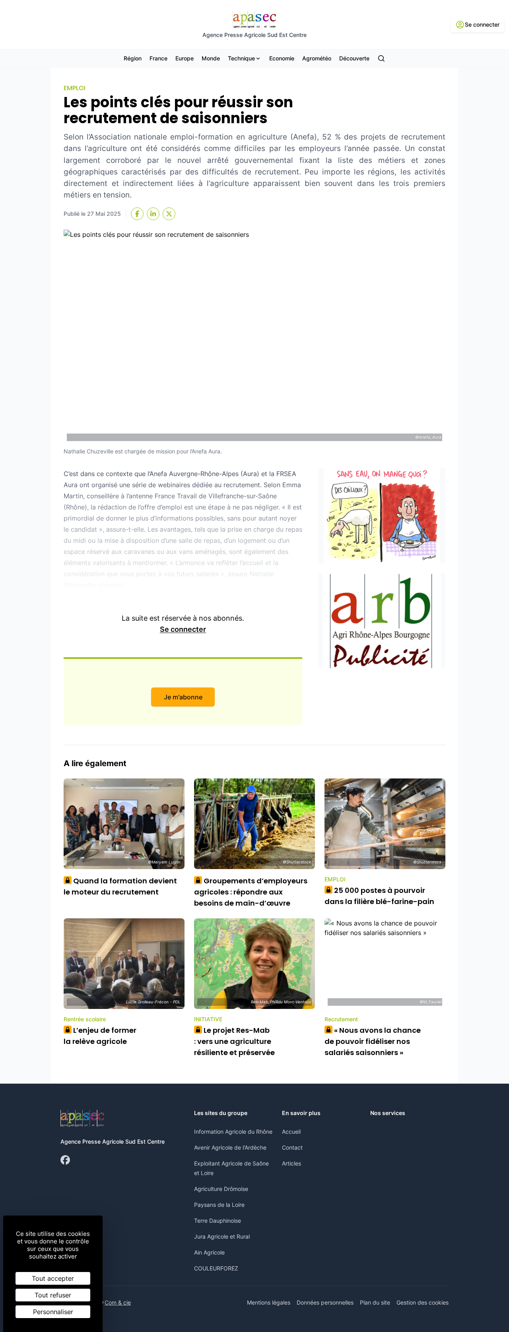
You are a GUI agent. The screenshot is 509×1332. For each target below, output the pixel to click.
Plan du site (375, 1302)
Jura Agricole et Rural (222, 1236)
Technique (241, 58)
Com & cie (118, 1302)
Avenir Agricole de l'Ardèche (230, 1147)
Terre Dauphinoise (217, 1220)
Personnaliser (53, 1312)
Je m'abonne (183, 697)
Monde (211, 58)
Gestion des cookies (422, 1302)
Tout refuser (53, 1295)
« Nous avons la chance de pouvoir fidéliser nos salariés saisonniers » (372, 1041)
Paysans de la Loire (219, 1204)
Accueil (291, 1131)
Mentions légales (268, 1302)
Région (133, 58)
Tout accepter (53, 1278)
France (158, 58)
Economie (281, 58)
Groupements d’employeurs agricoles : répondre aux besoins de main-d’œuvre (250, 892)
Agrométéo (316, 58)
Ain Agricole (209, 1252)
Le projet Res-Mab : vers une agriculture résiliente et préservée (234, 1041)
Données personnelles (325, 1302)
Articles (291, 1163)
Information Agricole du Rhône (233, 1131)
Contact (292, 1147)
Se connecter (183, 629)
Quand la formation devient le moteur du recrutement (120, 886)
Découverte (354, 58)
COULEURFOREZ (216, 1268)
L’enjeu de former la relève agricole (100, 1035)
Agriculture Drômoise (221, 1188)
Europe (184, 58)
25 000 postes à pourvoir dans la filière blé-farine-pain (379, 895)
